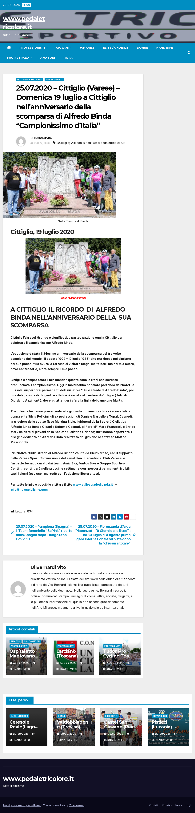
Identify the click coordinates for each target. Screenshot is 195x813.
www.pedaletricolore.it (38, 779)
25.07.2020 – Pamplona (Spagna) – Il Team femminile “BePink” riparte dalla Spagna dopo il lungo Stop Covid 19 (44, 532)
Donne (142, 47)
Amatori (47, 57)
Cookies (167, 805)
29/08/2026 (21, 733)
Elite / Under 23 (19, 716)
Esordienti (111, 716)
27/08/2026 (163, 733)
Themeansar (76, 805)
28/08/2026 (69, 733)
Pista (68, 57)
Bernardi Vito (43, 138)
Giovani (63, 47)
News (178, 805)
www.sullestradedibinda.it (93, 484)
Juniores (87, 47)
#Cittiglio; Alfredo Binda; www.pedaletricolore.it (91, 143)
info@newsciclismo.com (29, 489)
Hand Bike (164, 47)
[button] (189, 53)
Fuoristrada (18, 57)
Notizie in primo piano (29, 80)
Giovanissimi (160, 716)
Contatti (153, 805)
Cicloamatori (32, 641)
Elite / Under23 (116, 47)
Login (189, 805)
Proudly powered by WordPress (22, 805)
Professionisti (32, 47)
